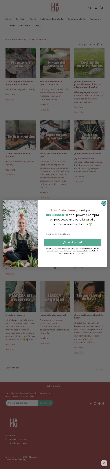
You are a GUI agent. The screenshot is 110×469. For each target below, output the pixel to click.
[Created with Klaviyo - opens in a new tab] (55, 268)
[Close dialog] (104, 203)
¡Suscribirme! (72, 242)
